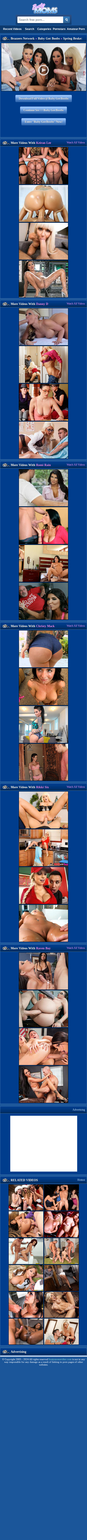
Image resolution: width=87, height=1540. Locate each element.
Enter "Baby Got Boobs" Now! (43, 121)
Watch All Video (76, 142)
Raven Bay (43, 948)
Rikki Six (42, 787)
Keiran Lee (43, 143)
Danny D (42, 304)
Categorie (44, 29)
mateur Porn (76, 29)
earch (29, 29)
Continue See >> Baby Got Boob (43, 110)
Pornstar (59, 29)
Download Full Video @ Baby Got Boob (43, 98)
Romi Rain (43, 465)
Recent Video (12, 29)
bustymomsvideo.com (60, 1359)
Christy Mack (45, 626)
